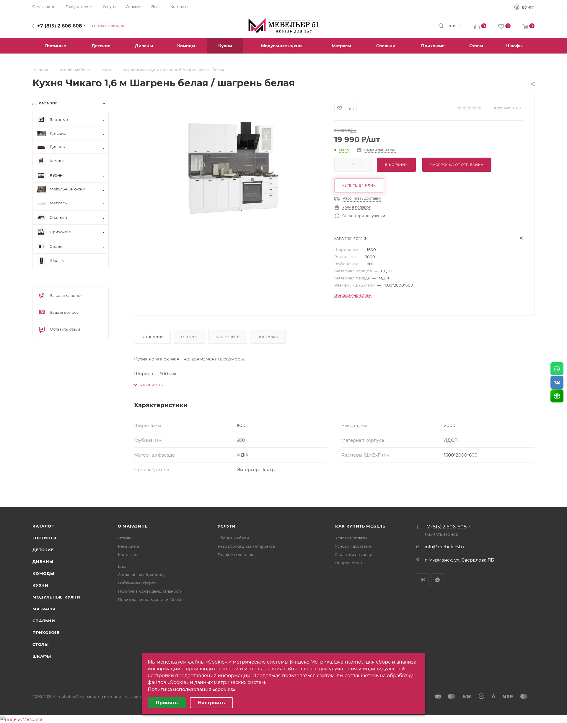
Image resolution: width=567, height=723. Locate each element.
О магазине (133, 526)
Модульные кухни (56, 597)
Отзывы (189, 337)
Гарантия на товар (353, 554)
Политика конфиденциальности (150, 591)
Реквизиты (129, 546)
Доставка (268, 337)
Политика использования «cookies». (192, 689)
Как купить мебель (360, 526)
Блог (122, 566)
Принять (167, 703)
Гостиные (45, 538)
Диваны (42, 561)
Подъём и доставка (237, 554)
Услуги (227, 526)
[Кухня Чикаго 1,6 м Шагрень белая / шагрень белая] (234, 168)
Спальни (43, 620)
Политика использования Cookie (151, 599)
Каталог (43, 526)
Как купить (228, 337)
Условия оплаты (351, 538)
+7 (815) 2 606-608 (59, 26)
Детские (43, 549)
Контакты (127, 554)
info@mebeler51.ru (445, 546)
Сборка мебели (233, 538)
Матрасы (43, 608)
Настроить (211, 703)
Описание (152, 337)
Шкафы (41, 656)
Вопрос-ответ (348, 562)
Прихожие (45, 632)
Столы (40, 644)
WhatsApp (437, 579)
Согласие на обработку (141, 574)
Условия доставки (353, 546)
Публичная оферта (137, 582)
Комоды (43, 573)
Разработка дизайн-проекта (246, 546)
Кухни (40, 585)
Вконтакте (422, 579)
